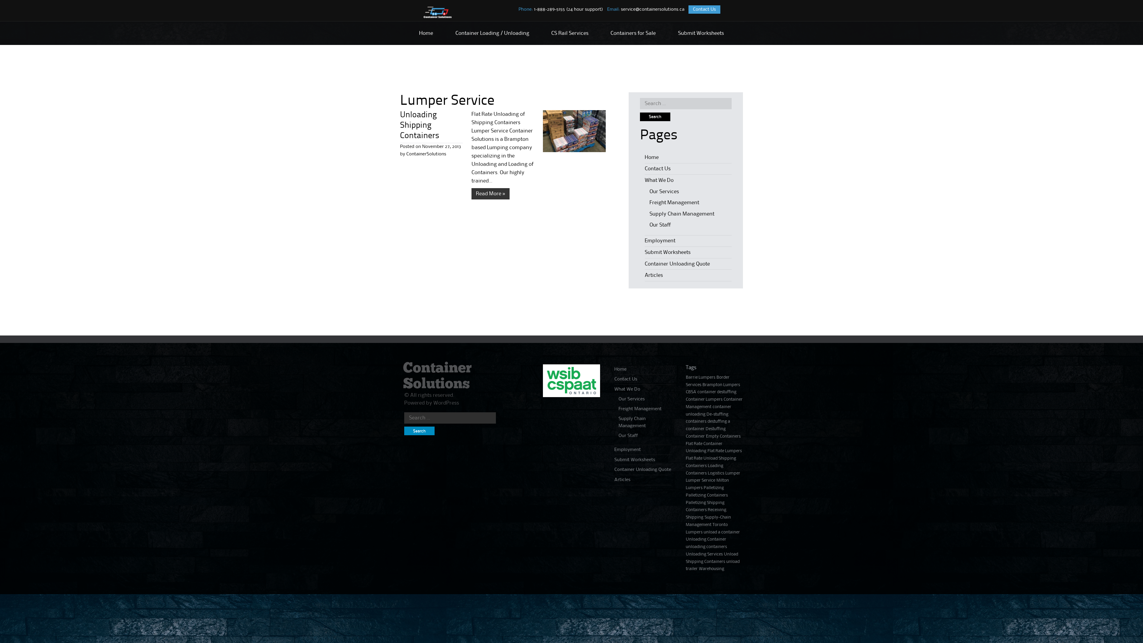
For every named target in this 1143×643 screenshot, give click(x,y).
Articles (654, 275)
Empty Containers (723, 436)
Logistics (716, 473)
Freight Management (674, 202)
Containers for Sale (633, 33)
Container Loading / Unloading (492, 33)
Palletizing (714, 488)
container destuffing (716, 392)
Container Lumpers (704, 400)
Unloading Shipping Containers (419, 125)
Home (426, 33)
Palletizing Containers (707, 495)
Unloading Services (704, 554)
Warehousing (711, 569)
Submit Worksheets (701, 33)
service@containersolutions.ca (645, 9)
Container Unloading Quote (677, 264)
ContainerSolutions (426, 154)
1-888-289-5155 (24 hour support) (561, 9)
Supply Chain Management (681, 214)
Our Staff (660, 225)
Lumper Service (700, 481)
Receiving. (717, 510)
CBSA (691, 392)
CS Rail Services (569, 33)
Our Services (664, 191)
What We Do (659, 180)
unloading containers (706, 547)
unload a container (722, 532)
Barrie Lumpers (700, 378)
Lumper (732, 473)
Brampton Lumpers (721, 385)
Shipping (694, 517)
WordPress (446, 403)
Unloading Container (706, 539)
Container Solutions (437, 376)
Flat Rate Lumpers (725, 451)
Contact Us (704, 9)
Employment (660, 240)
